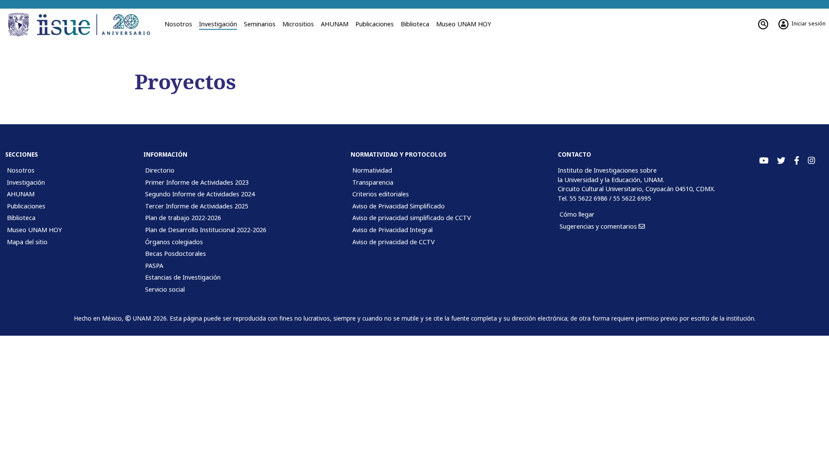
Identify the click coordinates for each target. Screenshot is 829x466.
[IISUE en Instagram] (812, 160)
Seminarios (259, 24)
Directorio (159, 170)
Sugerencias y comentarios (599, 226)
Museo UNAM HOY (463, 24)
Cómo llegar (577, 214)
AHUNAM (334, 24)
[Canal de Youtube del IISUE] (764, 160)
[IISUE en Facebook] (797, 160)
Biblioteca (415, 24)
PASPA (154, 265)
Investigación (218, 24)
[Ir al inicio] (96, 24)
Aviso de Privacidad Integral (392, 230)
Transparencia (372, 182)
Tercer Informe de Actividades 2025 (196, 206)
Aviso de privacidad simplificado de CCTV (411, 218)
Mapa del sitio (27, 242)
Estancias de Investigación (183, 277)
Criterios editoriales (380, 194)
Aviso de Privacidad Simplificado (398, 206)
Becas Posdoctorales (175, 253)
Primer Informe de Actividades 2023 (197, 182)
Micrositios (298, 24)
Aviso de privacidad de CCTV (393, 242)
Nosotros (178, 24)
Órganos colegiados (174, 242)
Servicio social (165, 289)
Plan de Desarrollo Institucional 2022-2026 (205, 230)
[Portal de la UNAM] (20, 24)
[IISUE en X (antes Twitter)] (781, 160)
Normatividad (372, 170)
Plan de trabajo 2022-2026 (183, 218)
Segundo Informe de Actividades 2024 (200, 194)
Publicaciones (374, 24)
